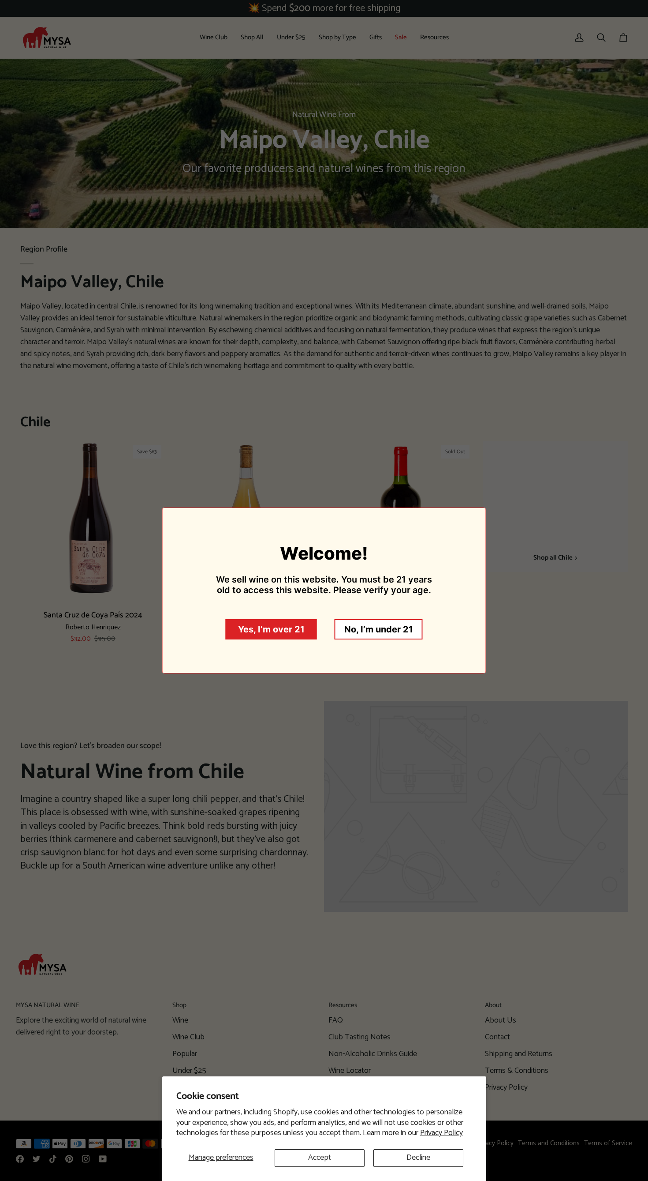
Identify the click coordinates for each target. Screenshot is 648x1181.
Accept (319, 1157)
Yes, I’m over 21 (271, 629)
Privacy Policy (441, 1133)
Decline (418, 1157)
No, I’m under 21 (378, 629)
